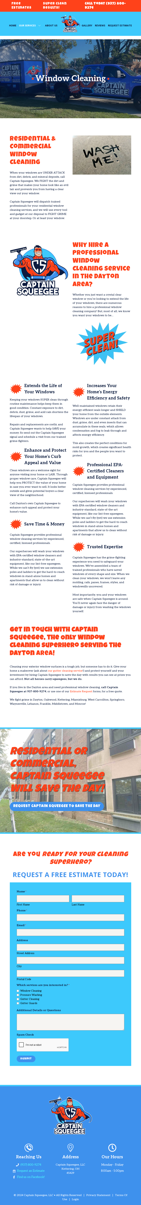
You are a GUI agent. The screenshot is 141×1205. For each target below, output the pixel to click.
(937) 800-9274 (30, 1165)
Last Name (78, 904)
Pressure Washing (31, 994)
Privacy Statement (98, 1195)
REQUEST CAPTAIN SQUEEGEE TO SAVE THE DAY (56, 806)
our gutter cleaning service (65, 670)
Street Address (25, 953)
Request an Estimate (31, 1171)
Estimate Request (81, 691)
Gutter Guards (28, 1003)
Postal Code (24, 979)
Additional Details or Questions (39, 1010)
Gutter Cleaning (29, 999)
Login (75, 1199)
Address (22, 940)
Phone (21, 910)
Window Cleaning (31, 990)
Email (21, 925)
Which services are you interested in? (42, 985)
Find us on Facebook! (31, 1177)
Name (21, 891)
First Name (23, 904)
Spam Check (25, 1034)
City (19, 966)
